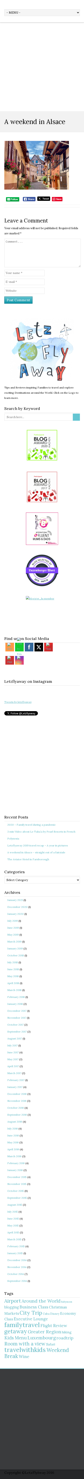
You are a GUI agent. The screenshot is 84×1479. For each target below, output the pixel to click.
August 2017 (14, 1038)
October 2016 (15, 1107)
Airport (12, 1301)
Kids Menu (15, 1338)
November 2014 (16, 1267)
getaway (15, 1331)
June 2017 (13, 1052)
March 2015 (14, 1239)
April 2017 (13, 1066)
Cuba (46, 1313)
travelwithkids (25, 1350)
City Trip (31, 1312)
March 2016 (14, 1156)
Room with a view (24, 1343)
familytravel (22, 1325)
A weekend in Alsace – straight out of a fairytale (36, 852)
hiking (67, 1332)
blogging (11, 1307)
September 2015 (17, 1197)
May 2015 (13, 1225)
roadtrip (64, 1337)
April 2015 (13, 1232)
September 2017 (17, 1031)
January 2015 (15, 1253)
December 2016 (17, 1094)
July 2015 (12, 1211)
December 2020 (17, 907)
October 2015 (15, 1190)
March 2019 (14, 941)
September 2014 (17, 1280)
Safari (50, 1344)
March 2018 (14, 990)
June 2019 (13, 927)
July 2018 (12, 962)
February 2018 (16, 997)
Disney (54, 1313)
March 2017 (14, 1073)
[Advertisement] (42, 67)
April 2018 (13, 983)
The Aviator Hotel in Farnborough (28, 859)
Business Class (34, 1307)
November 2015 (16, 1184)
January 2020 (15, 913)
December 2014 (17, 1260)
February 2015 (16, 1246)
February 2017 (16, 1080)
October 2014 (15, 1274)
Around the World (41, 1301)
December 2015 (17, 1177)
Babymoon (66, 1301)
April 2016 (13, 1149)
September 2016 (17, 1114)
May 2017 (13, 1059)
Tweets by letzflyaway (18, 702)
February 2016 (16, 1163)
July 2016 (12, 1128)
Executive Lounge (31, 1318)
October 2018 (15, 955)
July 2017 (12, 1045)
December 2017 (16, 1010)
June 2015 (13, 1218)
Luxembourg (41, 1338)
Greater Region (44, 1332)
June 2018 (13, 969)
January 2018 (15, 1003)
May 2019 (13, 934)
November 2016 (16, 1100)
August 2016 (14, 1121)
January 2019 (15, 948)
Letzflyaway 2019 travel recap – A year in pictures (37, 845)
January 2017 (15, 1087)
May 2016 (13, 1142)
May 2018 (13, 976)
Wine (24, 1356)
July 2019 (12, 920)
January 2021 (15, 900)
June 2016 (13, 1135)
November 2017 (16, 1017)
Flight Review (53, 1325)
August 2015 (14, 1204)
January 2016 (15, 1170)
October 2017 (15, 1024)
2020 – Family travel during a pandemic (31, 824)
